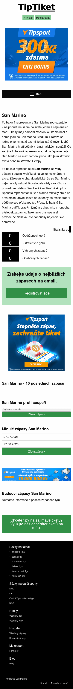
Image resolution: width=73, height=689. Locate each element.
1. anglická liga (17, 551)
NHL (11, 588)
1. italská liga (16, 566)
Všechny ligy (15, 615)
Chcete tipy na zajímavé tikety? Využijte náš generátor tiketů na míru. (36, 523)
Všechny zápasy (17, 633)
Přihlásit (28, 17)
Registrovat (43, 17)
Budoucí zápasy (17, 638)
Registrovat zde (37, 293)
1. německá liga (17, 575)
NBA (11, 603)
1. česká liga (15, 556)
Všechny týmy (16, 620)
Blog (11, 663)
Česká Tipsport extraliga (21, 598)
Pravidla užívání (59, 683)
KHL (11, 593)
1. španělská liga (18, 561)
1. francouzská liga (18, 571)
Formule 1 (14, 650)
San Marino (21, 678)
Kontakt (44, 683)
